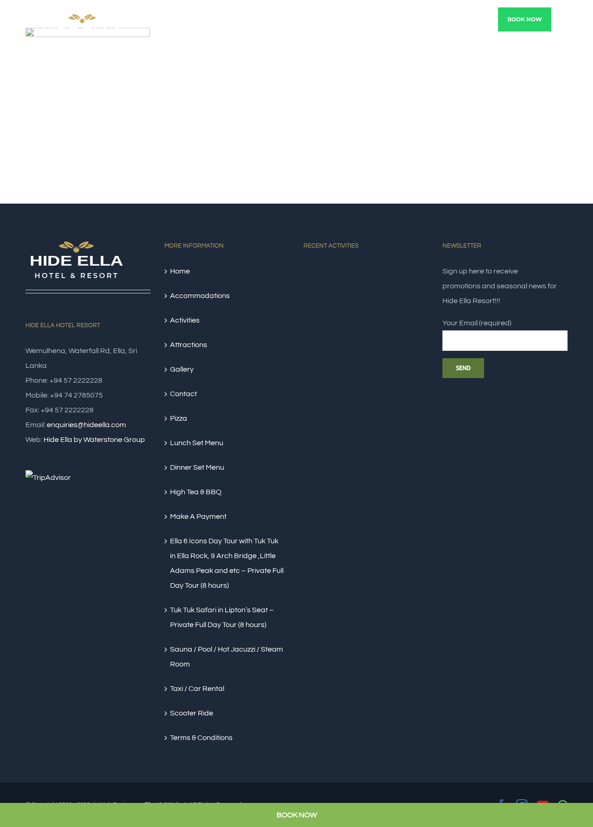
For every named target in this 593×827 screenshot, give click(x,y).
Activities (185, 320)
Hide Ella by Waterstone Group (94, 439)
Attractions (188, 344)
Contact (183, 394)
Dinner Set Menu (197, 467)
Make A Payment (198, 516)
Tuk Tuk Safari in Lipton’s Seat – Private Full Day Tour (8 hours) (222, 617)
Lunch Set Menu (196, 443)
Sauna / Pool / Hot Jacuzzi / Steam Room (226, 657)
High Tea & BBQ (195, 492)
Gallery (182, 369)
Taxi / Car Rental (197, 688)
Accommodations (200, 295)
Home (180, 271)
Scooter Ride (191, 713)
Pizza (178, 418)
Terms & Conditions (201, 737)
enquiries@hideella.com (86, 425)
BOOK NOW (297, 815)
